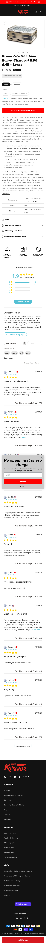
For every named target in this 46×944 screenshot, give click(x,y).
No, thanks (23, 486)
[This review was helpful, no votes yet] (36, 403)
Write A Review (23, 302)
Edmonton (8, 800)
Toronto (7, 815)
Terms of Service (10, 857)
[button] (4, 12)
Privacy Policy (9, 853)
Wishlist (7, 895)
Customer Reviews (11, 891)
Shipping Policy (9, 843)
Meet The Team (10, 833)
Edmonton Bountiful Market (14, 805)
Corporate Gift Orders (12, 886)
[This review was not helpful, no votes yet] (40, 403)
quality (14, 353)
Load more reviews (23, 746)
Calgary (7, 790)
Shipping (5, 75)
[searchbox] (13, 343)
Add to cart (23, 940)
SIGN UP (23, 481)
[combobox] (33, 363)
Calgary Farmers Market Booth (15, 795)
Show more (8, 358)
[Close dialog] (41, 457)
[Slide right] (27, 52)
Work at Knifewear (11, 838)
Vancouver (8, 820)
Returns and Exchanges (13, 881)
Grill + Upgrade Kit (20, 94)
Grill (5, 94)
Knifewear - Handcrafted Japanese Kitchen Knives (22, 933)
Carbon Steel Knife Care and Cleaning (18, 871)
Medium (18, 84)
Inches (34, 201)
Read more (26, 437)
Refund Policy (9, 848)
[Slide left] (18, 52)
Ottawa (7, 810)
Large (7, 84)
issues (28, 353)
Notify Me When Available (23, 111)
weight (7, 353)
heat (21, 353)
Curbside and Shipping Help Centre (17, 876)
